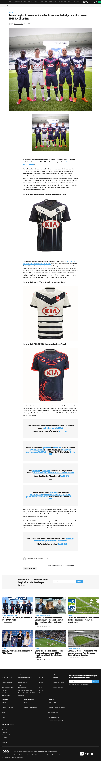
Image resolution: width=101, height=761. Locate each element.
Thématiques (56, 675)
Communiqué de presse (54, 710)
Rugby (40, 680)
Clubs (3, 710)
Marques (4, 702)
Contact (61, 754)
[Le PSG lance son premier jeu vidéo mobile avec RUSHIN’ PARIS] (17, 605)
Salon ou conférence (53, 712)
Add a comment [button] (31, 568)
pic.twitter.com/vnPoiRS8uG (53, 428)
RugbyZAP (4, 742)
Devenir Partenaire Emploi (54, 704)
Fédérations (5, 704)
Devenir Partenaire (52, 702)
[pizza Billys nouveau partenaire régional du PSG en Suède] (17, 638)
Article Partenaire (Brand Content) (56, 707)
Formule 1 (41, 687)
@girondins (47, 448)
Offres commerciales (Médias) (55, 720)
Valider (79, 581)
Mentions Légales (6, 757)
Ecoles (3, 717)
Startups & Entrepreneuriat (25, 680)
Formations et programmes (30, 707)
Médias (3, 712)
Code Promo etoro (6, 695)
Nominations (21, 695)
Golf (40, 692)
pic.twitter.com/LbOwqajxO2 (36, 496)
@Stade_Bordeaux (37, 450)
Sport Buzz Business (7, 675)
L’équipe (44, 754)
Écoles (25, 702)
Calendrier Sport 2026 (7, 680)
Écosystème (5, 699)
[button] (3, 2)
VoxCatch (4, 732)
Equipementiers (22, 685)
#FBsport (50, 472)
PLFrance (4, 737)
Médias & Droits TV (23, 687)
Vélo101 (3, 727)
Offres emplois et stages (8, 687)
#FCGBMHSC (66, 450)
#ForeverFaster (39, 540)
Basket (41, 682)
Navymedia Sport (42, 751)
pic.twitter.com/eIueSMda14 (64, 472)
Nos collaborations (36, 754)
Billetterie (55, 677)
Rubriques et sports (7, 677)
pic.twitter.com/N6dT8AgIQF (36, 452)
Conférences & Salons (58, 682)
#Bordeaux (57, 448)
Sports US (41, 690)
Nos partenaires (27, 754)
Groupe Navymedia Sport (8, 724)
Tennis (41, 685)
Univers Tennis (5, 729)
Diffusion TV (56, 680)
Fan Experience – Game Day (25, 677)
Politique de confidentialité (17, 757)
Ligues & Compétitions (7, 707)
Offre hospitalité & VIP (53, 717)
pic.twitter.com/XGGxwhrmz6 (56, 540)
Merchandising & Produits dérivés (26, 692)
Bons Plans (4, 692)
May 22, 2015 (63, 431)
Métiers (26, 710)
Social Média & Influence (12, 615)
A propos (4, 754)
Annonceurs (10, 754)
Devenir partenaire (18, 754)
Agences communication (8, 685)
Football (11, 12)
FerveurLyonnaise (6, 734)
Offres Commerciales (58, 687)
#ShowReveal (57, 494)
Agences (4, 715)
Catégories (21, 675)
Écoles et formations (7, 682)
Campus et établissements (30, 704)
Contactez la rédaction (52, 754)
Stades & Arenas (76, 648)
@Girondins (54, 492)
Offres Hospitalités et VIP (59, 685)
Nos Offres (51, 699)
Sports (41, 675)
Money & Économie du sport (25, 690)
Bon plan (50, 715)
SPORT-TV (4, 740)
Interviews (4, 690)
